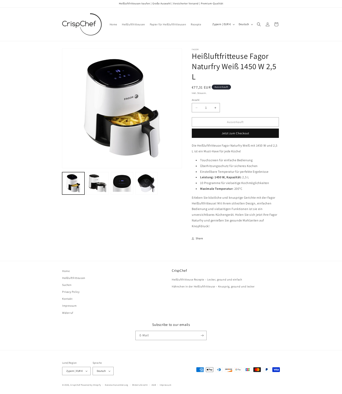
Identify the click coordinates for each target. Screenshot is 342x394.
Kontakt (67, 299)
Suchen (67, 285)
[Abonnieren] (202, 335)
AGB (154, 385)
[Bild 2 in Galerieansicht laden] (97, 183)
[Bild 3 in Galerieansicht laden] (122, 183)
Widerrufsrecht (140, 385)
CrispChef (75, 385)
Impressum (69, 305)
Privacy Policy (70, 292)
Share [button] (199, 238)
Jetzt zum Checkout (235, 133)
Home (66, 271)
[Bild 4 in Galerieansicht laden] (146, 183)
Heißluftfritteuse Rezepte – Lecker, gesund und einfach (207, 279)
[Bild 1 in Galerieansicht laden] (73, 183)
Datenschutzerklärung (116, 385)
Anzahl (195, 100)
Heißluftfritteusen (73, 278)
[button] (259, 24)
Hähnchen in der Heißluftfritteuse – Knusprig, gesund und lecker (213, 286)
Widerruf (67, 313)
